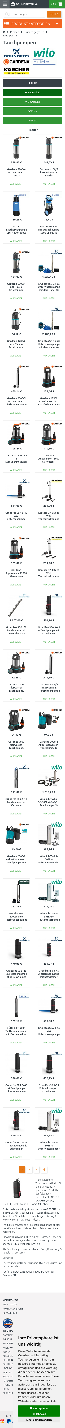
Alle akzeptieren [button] (39, 1408)
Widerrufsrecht (12, 1343)
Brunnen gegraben (34, 32)
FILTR (34, 83)
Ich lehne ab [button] (39, 1413)
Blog (6, 1389)
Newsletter (10, 1312)
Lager (34, 129)
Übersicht (9, 1368)
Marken (7, 1372)
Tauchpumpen (10, 35)
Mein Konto (10, 1304)
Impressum (9, 1339)
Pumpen (14, 32)
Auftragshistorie (13, 1308)
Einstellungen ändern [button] (39, 1419)
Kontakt (8, 1351)
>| (44, 1169)
